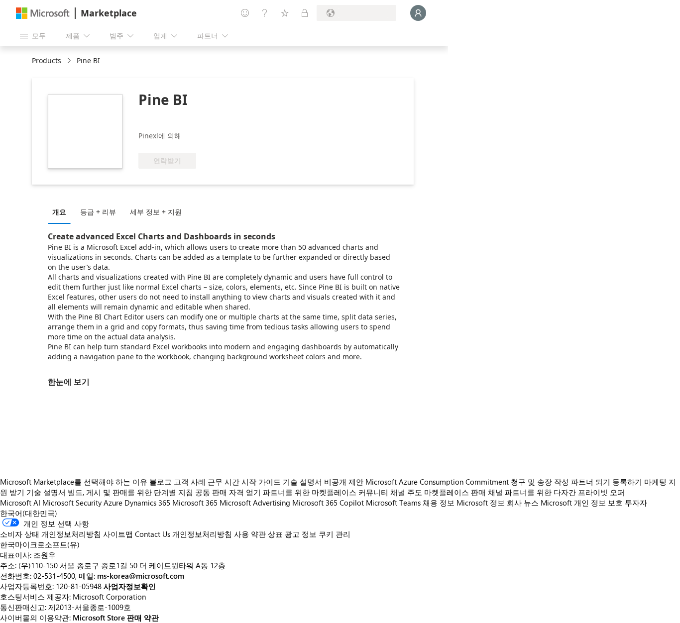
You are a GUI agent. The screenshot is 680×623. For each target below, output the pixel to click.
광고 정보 (301, 534)
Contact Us (152, 534)
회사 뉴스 (523, 503)
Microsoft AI (20, 503)
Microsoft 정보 (480, 503)
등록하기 (627, 482)
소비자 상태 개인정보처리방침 (50, 534)
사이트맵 (118, 534)
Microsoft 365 (195, 503)
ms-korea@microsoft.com (140, 576)
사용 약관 (250, 534)
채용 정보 (438, 503)
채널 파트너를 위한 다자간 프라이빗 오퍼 (556, 492)
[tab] (62, 211)
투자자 (636, 503)
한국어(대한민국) (28, 513)
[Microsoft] (43, 13)
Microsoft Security (72, 503)
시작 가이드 (261, 482)
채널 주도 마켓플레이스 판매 (438, 492)
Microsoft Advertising (255, 503)
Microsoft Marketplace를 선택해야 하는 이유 (73, 482)
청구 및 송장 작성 (540, 482)
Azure (113, 503)
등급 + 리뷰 (98, 211)
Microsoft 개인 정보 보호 (582, 503)
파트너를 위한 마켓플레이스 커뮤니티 (325, 492)
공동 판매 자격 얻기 (228, 492)
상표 (275, 534)
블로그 (160, 482)
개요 (59, 211)
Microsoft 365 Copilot (328, 503)
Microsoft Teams (393, 503)
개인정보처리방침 (202, 534)
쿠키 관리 (334, 534)
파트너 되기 (590, 482)
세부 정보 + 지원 (156, 211)
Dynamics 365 (147, 503)
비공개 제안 (343, 482)
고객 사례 (190, 482)
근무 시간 (223, 482)
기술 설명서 (302, 482)
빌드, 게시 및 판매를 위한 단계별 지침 (130, 492)
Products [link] (46, 60)
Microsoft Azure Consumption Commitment (438, 482)
